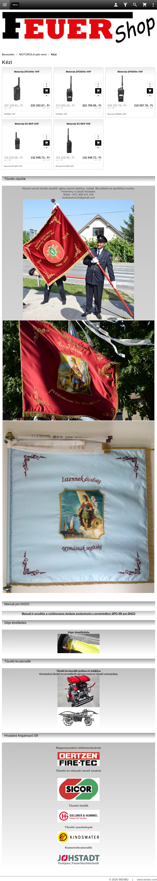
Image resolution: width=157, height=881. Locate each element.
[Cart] (144, 5)
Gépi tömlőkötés (78, 632)
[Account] (116, 5)
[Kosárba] (46, 91)
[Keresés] (135, 5)
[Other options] (153, 5)
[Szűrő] (125, 5)
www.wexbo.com (147, 879)
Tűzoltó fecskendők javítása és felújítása (78, 671)
